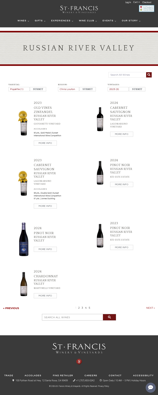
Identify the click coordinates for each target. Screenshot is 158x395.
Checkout (146, 2)
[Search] (149, 74)
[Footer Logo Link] (79, 354)
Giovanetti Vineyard (47, 124)
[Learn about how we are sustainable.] (146, 8)
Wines (22, 21)
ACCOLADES (40, 129)
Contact (115, 375)
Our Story (130, 21)
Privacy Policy (103, 386)
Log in (128, 2)
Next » (150, 307)
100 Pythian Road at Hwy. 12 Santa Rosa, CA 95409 (42, 380)
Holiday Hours (138, 380)
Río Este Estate (120, 177)
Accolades (33, 375)
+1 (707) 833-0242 (85, 380)
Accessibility (143, 375)
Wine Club (86, 21)
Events (108, 21)
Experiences (61, 21)
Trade (8, 375)
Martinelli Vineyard (47, 288)
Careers (91, 375)
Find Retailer (63, 375)
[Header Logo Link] (79, 10)
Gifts (39, 21)
